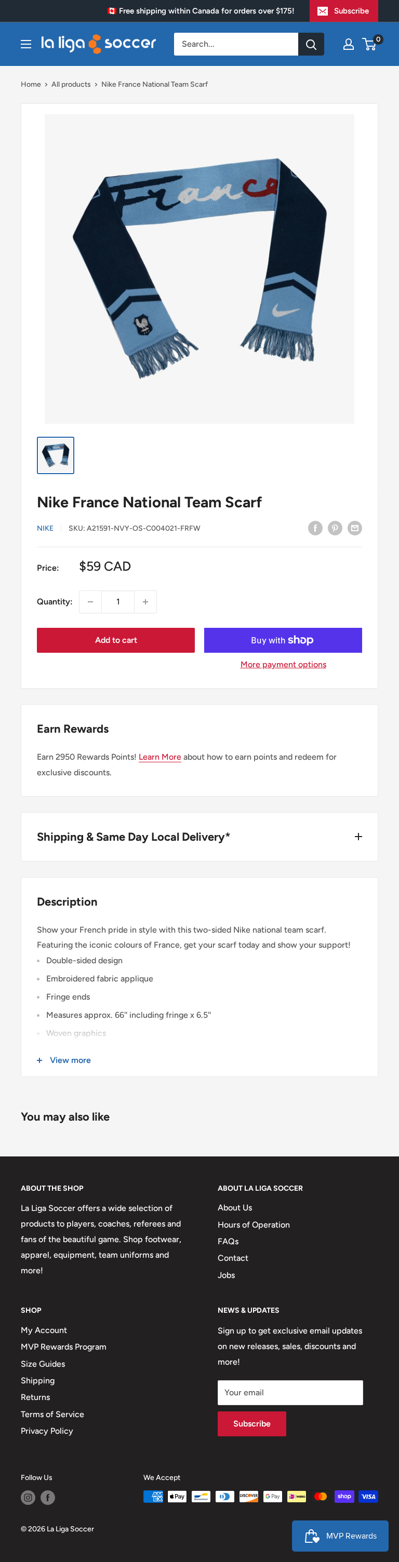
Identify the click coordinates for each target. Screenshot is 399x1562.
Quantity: (55, 602)
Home (31, 84)
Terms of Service (52, 1414)
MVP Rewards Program (64, 1347)
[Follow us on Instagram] (28, 1497)
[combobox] (236, 44)
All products (71, 84)
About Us (235, 1208)
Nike (45, 528)
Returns (35, 1397)
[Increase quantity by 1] (145, 602)
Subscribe (351, 11)
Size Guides (43, 1364)
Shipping (38, 1380)
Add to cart (116, 640)
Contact (233, 1258)
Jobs (226, 1275)
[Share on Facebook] (315, 527)
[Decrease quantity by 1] (90, 602)
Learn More (160, 757)
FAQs (228, 1241)
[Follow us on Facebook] (48, 1497)
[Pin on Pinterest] (335, 527)
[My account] (348, 44)
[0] (369, 44)
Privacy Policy (47, 1431)
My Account (44, 1330)
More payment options (283, 664)
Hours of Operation (254, 1225)
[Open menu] (26, 44)
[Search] (311, 44)
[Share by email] (355, 527)
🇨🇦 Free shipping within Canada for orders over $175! (201, 11)
